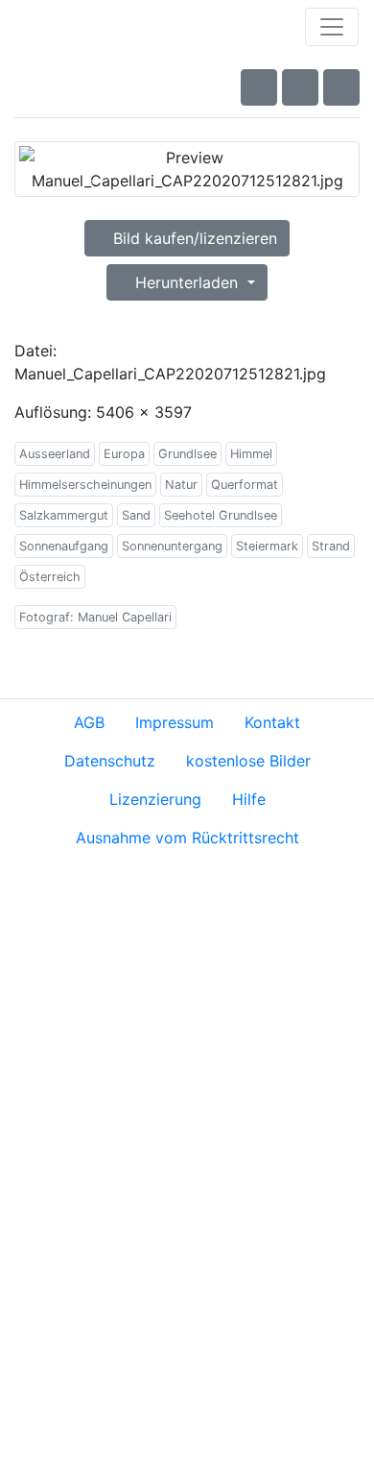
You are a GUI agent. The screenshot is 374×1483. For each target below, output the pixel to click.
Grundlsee (187, 454)
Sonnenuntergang (172, 546)
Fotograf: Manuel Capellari (95, 617)
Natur (181, 484)
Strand (331, 546)
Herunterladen (186, 282)
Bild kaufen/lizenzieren (192, 238)
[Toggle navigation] (332, 27)
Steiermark (267, 546)
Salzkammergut (63, 515)
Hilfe (249, 799)
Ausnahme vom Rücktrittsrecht (187, 837)
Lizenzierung (155, 799)
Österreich (50, 577)
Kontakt (272, 722)
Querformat (244, 484)
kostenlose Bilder (248, 760)
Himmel (251, 454)
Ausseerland (54, 454)
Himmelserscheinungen (85, 484)
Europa (124, 454)
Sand (136, 515)
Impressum (174, 722)
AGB (89, 722)
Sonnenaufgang (63, 546)
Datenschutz (109, 760)
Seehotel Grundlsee (220, 515)
